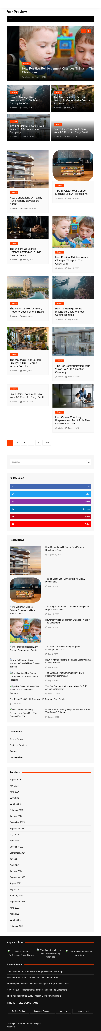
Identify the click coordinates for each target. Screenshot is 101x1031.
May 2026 (14, 798)
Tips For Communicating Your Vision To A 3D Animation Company (27, 129)
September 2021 (17, 902)
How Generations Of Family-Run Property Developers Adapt (26, 200)
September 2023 (17, 877)
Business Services (18, 745)
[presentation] (83, 31)
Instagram (70, 4)
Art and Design (17, 739)
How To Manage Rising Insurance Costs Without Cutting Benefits (24, 100)
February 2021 (16, 926)
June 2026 (14, 792)
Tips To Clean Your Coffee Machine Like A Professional (32, 977)
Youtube (74, 4)
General (14, 64)
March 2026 (15, 804)
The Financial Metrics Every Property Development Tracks (34, 996)
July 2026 (14, 786)
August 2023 (15, 883)
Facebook (61, 4)
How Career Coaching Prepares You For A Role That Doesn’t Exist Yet (72, 420)
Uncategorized (16, 757)
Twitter (65, 4)
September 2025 (17, 828)
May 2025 (14, 834)
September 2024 (17, 853)
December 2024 (17, 847)
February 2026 (16, 810)
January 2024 (16, 871)
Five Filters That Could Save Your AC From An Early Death (37, 699)
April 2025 (14, 841)
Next (47, 443)
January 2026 (16, 816)
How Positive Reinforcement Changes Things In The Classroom (71, 260)
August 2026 (15, 780)
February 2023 (16, 895)
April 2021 (14, 914)
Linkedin (79, 4)
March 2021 (15, 920)
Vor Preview (17, 12)
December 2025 (17, 822)
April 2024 (14, 865)
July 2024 (14, 859)
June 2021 (14, 908)
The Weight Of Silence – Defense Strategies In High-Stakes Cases (26, 252)
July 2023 (14, 889)
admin (14, 77)
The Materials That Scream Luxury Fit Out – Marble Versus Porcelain (72, 100)
